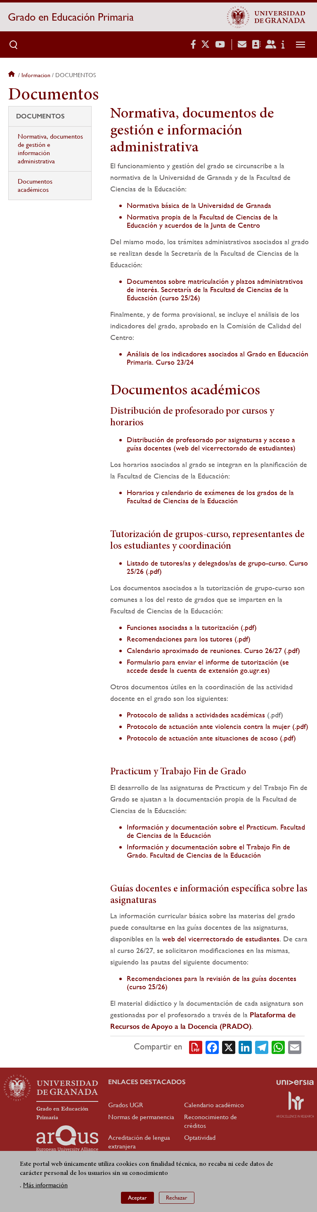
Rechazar (176, 1197)
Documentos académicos (35, 185)
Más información (45, 1185)
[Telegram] (261, 1047)
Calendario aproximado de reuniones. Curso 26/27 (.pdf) (213, 650)
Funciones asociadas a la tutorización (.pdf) (192, 627)
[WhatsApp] (278, 1047)
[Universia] (295, 1082)
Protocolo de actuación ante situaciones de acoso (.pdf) (211, 737)
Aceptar (137, 1197)
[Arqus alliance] (67, 1138)
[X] (228, 1047)
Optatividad (199, 1137)
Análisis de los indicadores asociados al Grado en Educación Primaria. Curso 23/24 (217, 357)
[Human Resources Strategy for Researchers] (295, 1104)
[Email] (294, 1047)
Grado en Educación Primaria (71, 17)
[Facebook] (212, 1047)
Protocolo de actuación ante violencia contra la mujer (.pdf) (217, 726)
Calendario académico (214, 1105)
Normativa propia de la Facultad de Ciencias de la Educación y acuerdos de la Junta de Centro (202, 220)
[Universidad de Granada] (266, 17)
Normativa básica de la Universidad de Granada (199, 205)
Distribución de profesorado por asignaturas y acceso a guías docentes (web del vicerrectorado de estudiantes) (211, 443)
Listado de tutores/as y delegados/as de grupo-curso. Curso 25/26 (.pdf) (217, 567)
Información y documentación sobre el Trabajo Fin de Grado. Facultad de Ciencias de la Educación (208, 850)
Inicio (12, 75)
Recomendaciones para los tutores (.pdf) (189, 638)
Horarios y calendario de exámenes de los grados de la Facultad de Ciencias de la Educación (210, 496)
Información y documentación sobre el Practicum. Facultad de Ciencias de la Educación (216, 831)
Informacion (35, 75)
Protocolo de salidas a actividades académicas (196, 714)
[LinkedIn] (245, 1047)
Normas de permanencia (141, 1117)
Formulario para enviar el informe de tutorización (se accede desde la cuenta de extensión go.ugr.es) (208, 666)
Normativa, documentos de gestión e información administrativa (50, 148)
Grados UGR (125, 1105)
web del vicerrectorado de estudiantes (220, 938)
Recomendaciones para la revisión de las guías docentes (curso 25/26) (211, 982)
